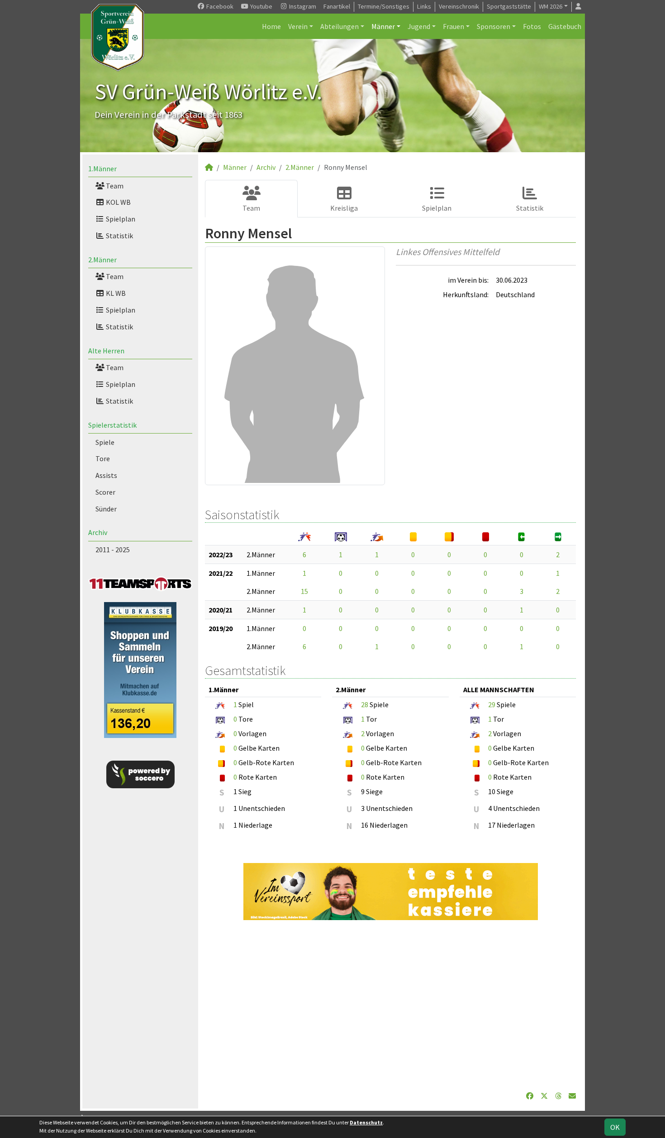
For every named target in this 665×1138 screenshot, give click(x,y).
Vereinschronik (459, 6)
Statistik (118, 235)
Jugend (419, 26)
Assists (106, 475)
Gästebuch (564, 26)
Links (424, 6)
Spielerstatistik (112, 424)
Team (114, 185)
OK (615, 1127)
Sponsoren (493, 26)
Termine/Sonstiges (383, 6)
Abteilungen (339, 26)
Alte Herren (106, 350)
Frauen (453, 26)
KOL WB (117, 202)
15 (304, 591)
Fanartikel (336, 6)
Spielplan (119, 218)
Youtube (260, 6)
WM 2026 (550, 6)
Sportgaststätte (509, 6)
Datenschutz (366, 1122)
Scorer (105, 492)
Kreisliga (344, 207)
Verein (298, 26)
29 (491, 704)
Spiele (104, 442)
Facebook (219, 6)
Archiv (97, 532)
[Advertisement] (390, 1005)
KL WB (115, 293)
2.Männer (102, 259)
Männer (383, 26)
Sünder (106, 508)
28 (364, 704)
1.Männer (102, 168)
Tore (102, 458)
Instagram (302, 6)
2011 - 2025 (112, 549)
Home (271, 26)
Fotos (532, 26)
